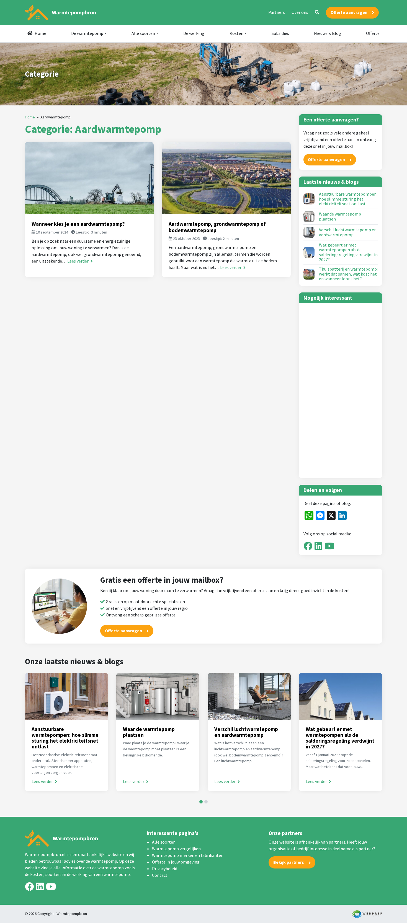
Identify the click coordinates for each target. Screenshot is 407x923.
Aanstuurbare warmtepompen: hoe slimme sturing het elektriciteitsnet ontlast (348, 199)
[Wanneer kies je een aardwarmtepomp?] (89, 178)
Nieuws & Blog (327, 33)
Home (40, 33)
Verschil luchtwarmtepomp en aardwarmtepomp (348, 232)
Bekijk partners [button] (288, 862)
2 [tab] (206, 801)
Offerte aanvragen (349, 12)
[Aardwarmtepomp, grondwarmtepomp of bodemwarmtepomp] (226, 178)
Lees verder (78, 261)
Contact (160, 875)
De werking (193, 33)
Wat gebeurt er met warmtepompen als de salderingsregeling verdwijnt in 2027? (348, 252)
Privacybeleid (164, 868)
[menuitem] (36, 33)
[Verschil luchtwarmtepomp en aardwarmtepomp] (309, 232)
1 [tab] (201, 801)
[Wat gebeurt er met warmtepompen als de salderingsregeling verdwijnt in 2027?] (309, 252)
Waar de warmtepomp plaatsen (340, 216)
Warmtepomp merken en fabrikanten (187, 855)
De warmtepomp (87, 33)
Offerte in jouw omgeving (176, 862)
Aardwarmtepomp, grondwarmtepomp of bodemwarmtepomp (217, 227)
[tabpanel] (66, 732)
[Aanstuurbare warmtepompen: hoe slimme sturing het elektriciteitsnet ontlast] (309, 198)
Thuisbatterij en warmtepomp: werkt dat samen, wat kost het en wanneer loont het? (348, 274)
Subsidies (280, 33)
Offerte (373, 33)
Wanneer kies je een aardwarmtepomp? (78, 224)
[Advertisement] (340, 391)
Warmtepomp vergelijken (176, 848)
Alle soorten (143, 33)
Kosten (236, 33)
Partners (276, 12)
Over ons (300, 12)
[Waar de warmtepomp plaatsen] (309, 216)
